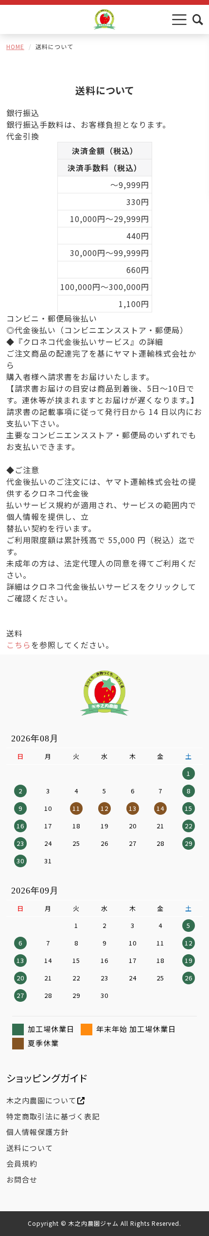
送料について (29, 1148)
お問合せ (21, 1179)
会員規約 (21, 1163)
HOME (15, 46)
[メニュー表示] (179, 19)
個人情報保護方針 (37, 1132)
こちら (18, 645)
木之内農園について (41, 1100)
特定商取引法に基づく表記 (53, 1116)
